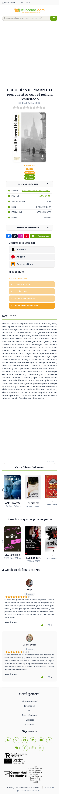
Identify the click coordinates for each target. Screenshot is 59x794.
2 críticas (29, 178)
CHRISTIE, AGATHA (12, 558)
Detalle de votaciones (28, 227)
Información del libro (28, 184)
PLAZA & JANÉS (44, 196)
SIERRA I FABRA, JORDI (29, 103)
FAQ (29, 710)
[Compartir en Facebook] (9, 236)
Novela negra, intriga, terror (36, 191)
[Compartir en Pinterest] (26, 236)
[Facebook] (8, 740)
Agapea (20, 256)
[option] (12, 491)
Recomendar (43, 236)
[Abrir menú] (53, 18)
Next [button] (56, 489)
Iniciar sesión (9, 3)
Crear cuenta (24, 3)
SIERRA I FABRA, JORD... (12, 506)
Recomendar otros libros (25, 305)
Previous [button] (2, 489)
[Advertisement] (29, 55)
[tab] (29, 184)
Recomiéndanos (29, 715)
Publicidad (29, 720)
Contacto (29, 724)
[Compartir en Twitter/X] (15, 236)
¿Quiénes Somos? (29, 701)
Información (29, 706)
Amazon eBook (24, 264)
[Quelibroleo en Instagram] (20, 236)
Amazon (21, 249)
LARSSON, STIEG (33, 561)
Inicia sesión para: (19, 278)
